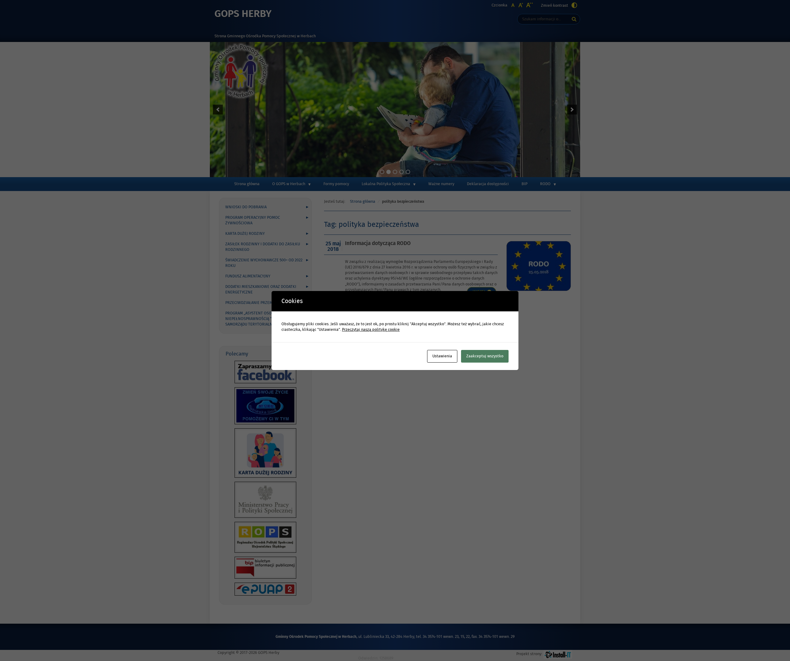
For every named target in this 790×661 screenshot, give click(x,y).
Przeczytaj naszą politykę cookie (371, 329)
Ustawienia (442, 356)
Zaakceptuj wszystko (484, 356)
